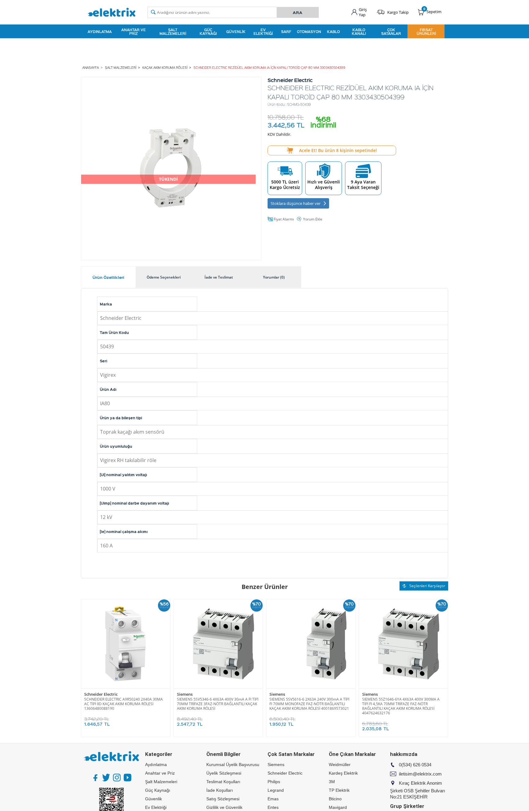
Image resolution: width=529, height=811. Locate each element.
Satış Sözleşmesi (222, 798)
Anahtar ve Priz (133, 31)
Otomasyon (309, 31)
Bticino (335, 798)
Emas (273, 798)
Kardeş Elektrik (343, 773)
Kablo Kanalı (359, 31)
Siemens (185, 694)
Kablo (333, 31)
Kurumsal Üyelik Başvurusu (232, 764)
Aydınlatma (100, 31)
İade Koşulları (219, 790)
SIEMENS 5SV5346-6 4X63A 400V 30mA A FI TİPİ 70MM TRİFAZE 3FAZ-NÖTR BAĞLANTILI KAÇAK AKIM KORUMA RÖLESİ (217, 704)
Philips (274, 781)
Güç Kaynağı (208, 31)
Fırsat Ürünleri (426, 31)
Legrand (276, 790)
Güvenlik (236, 31)
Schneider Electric (101, 694)
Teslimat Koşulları (223, 781)
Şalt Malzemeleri (172, 31)
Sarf (286, 31)
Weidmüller (340, 764)
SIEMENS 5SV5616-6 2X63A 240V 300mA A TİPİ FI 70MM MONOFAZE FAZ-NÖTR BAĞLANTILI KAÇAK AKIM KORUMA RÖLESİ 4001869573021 (309, 704)
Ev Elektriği (263, 31)
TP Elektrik (339, 790)
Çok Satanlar (391, 31)
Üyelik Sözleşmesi (223, 773)
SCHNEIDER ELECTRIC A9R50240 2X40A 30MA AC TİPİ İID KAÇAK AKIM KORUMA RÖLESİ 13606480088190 (123, 704)
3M (332, 781)
